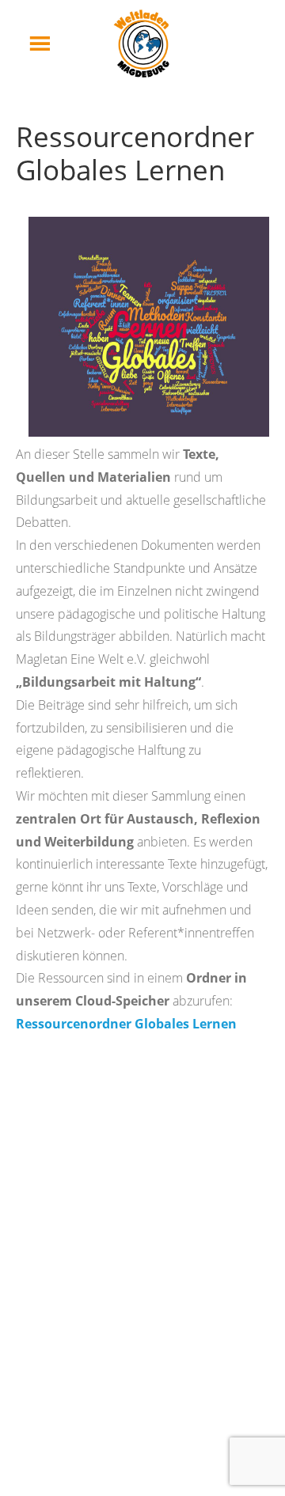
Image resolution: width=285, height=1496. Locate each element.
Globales (163, 1023)
